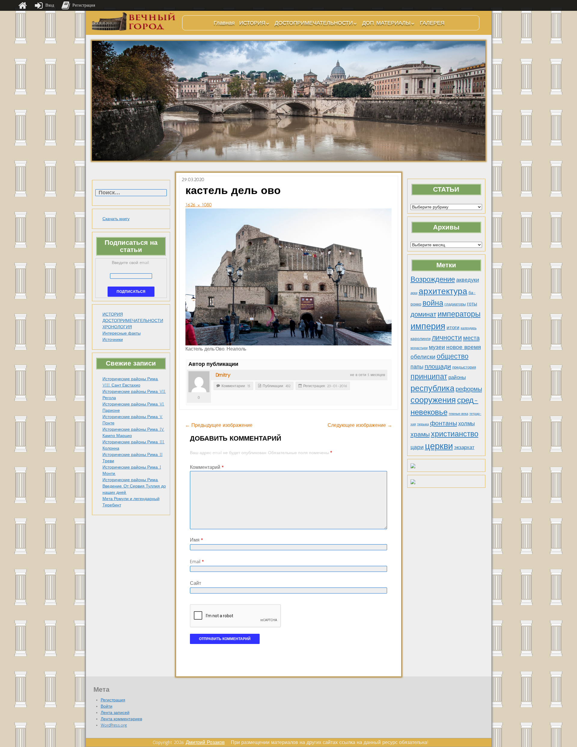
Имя (196, 540)
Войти (106, 706)
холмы (466, 423)
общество (453, 356)
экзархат (464, 447)
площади (438, 366)
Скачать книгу (116, 218)
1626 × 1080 (198, 205)
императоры (459, 314)
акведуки (467, 280)
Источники (112, 339)
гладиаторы (455, 304)
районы (457, 377)
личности (447, 338)
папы (417, 366)
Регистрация (113, 700)
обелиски (423, 356)
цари (417, 447)
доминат (423, 314)
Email (197, 561)
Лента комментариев (121, 718)
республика (432, 388)
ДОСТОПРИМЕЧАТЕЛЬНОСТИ (314, 23)
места (471, 338)
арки (414, 293)
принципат (429, 376)
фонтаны (443, 423)
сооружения (433, 400)
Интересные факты (121, 333)
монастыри (419, 348)
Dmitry (222, 375)
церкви (439, 446)
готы (472, 304)
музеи (437, 347)
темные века (458, 414)
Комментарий (207, 467)
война (433, 302)
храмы (420, 434)
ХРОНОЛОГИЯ (117, 326)
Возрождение (433, 279)
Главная (224, 23)
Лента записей (115, 712)
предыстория (464, 367)
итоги (453, 327)
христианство (454, 433)
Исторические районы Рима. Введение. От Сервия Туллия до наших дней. (134, 486)
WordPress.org (114, 725)
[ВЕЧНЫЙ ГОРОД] (134, 21)
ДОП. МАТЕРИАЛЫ (386, 23)
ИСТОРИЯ (252, 23)
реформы (469, 389)
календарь (469, 328)
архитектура (443, 291)
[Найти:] (131, 193)
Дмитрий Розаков (205, 742)
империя (428, 326)
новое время (463, 347)
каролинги (421, 338)
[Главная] (22, 5)
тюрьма (423, 424)
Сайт (195, 583)
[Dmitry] (198, 381)
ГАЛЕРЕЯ (432, 23)
